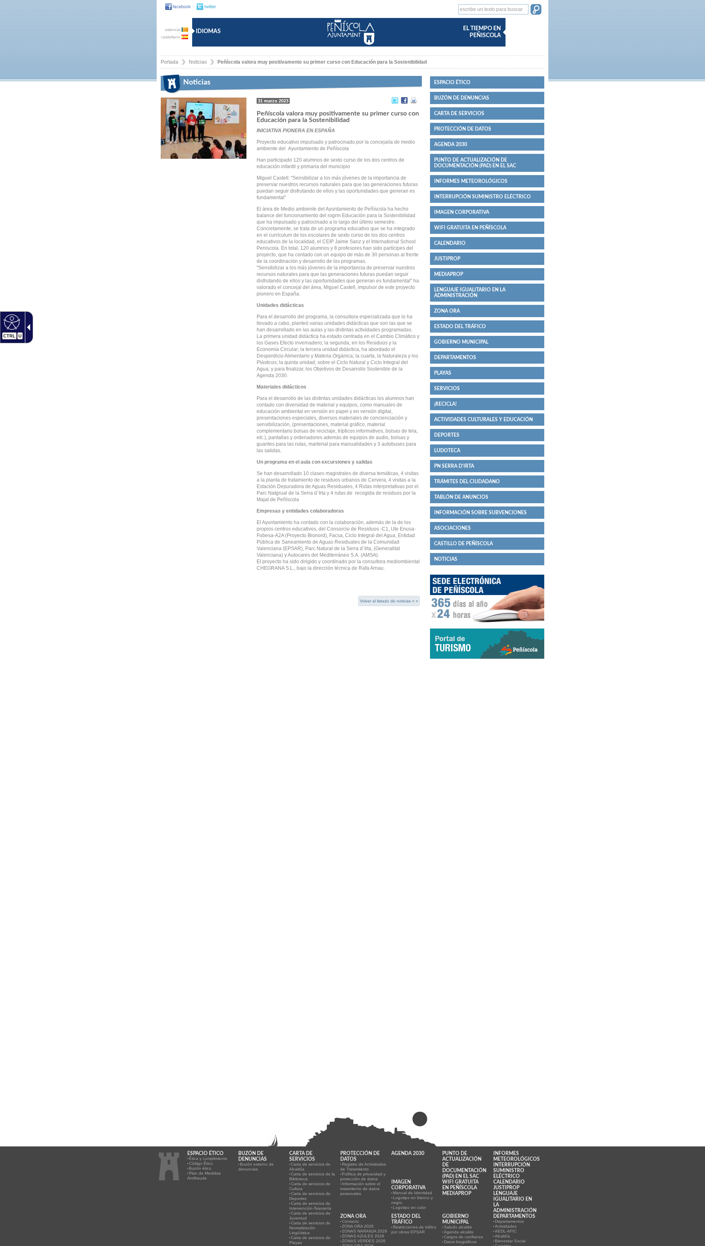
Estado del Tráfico (460, 326)
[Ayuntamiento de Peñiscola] (349, 45)
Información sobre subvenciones (480, 512)
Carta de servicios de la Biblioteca (312, 1176)
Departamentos (455, 357)
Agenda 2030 (450, 144)
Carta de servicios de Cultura (309, 1186)
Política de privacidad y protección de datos (363, 1176)
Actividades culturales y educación (483, 419)
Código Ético (201, 1163)
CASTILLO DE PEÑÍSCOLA (463, 543)
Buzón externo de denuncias (256, 1166)
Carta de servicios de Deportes (309, 1196)
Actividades (506, 1226)
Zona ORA (447, 311)
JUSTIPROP (447, 258)
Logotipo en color (409, 1207)
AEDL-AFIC (506, 1231)
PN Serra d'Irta (454, 466)
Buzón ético (200, 1168)
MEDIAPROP (448, 274)
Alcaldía (502, 1236)
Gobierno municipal (461, 342)
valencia (173, 29)
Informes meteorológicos (471, 181)
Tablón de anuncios (461, 497)
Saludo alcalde (458, 1227)
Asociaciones (452, 528)
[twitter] (204, 7)
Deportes (446, 435)
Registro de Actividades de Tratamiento (363, 1166)
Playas (442, 373)
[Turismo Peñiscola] (487, 662)
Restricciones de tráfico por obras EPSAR (414, 1229)
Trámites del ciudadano (467, 481)
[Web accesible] (10, 321)
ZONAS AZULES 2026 (363, 1236)
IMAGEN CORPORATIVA (461, 212)
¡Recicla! (445, 404)
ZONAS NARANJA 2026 (364, 1231)
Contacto (350, 1221)
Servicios (447, 388)
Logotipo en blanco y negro (412, 1200)
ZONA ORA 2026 (358, 1226)
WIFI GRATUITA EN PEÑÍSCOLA (470, 227)
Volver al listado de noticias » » (389, 601)
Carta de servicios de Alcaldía (309, 1166)
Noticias (198, 62)
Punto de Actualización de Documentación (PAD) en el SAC (475, 163)
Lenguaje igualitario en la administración (469, 292)
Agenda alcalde (459, 1232)
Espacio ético (452, 82)
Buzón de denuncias (461, 98)
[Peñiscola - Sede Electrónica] (487, 626)
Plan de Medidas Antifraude (204, 1175)
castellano (171, 37)
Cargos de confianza (463, 1237)
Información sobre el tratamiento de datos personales (360, 1189)
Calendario (450, 243)
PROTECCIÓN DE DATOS (462, 129)
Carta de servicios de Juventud (309, 1215)
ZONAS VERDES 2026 (364, 1241)
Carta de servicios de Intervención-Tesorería (310, 1205)
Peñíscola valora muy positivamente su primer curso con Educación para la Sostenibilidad (322, 62)
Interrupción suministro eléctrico (482, 196)
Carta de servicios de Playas (309, 1240)
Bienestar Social (510, 1241)
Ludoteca (447, 450)
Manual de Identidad (412, 1192)
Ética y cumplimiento (208, 1158)
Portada (169, 62)
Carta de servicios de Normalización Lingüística (309, 1228)
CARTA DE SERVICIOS (459, 113)
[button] (535, 10)
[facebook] (176, 7)
